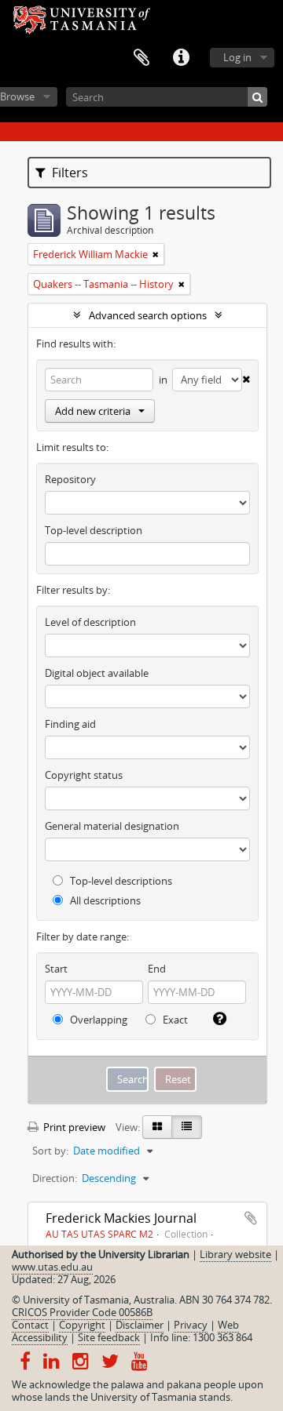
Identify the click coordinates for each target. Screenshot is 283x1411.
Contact (30, 1325)
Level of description (90, 622)
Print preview (73, 1127)
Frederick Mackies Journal (121, 1218)
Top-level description (93, 530)
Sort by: (50, 1151)
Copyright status (84, 775)
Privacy (191, 1325)
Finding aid (70, 724)
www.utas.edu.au (52, 1267)
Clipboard (141, 58)
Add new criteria (92, 411)
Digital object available (97, 673)
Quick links (180, 58)
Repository (70, 479)
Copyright (82, 1325)
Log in (237, 57)
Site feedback (109, 1337)
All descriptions (104, 900)
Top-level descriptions (120, 881)
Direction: (54, 1178)
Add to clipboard (251, 1218)
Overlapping (97, 1020)
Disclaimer (140, 1325)
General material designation (112, 826)
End (157, 969)
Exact (174, 1020)
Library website (235, 1254)
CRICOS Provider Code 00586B (82, 1312)
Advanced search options (148, 315)
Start (56, 969)
